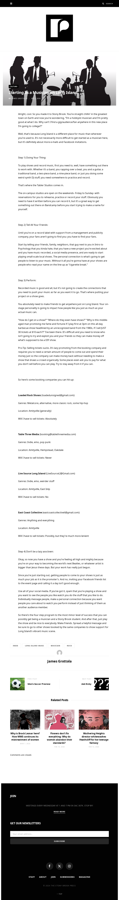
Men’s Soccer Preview (39, 683)
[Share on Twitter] (8, 130)
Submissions (67, 877)
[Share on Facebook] (8, 123)
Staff (32, 877)
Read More (59, 811)
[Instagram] (69, 866)
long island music (34, 646)
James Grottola (19, 98)
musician (55, 646)
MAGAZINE (84, 877)
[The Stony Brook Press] (59, 28)
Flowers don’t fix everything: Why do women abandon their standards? (59, 738)
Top (60, 894)
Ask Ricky (86, 683)
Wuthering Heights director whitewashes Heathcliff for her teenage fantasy (93, 738)
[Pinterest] (8, 138)
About (43, 877)
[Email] (8, 145)
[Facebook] (49, 866)
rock (69, 646)
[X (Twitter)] (59, 866)
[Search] (103, 4)
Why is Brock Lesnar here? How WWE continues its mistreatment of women (25, 736)
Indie (15, 646)
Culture (13, 86)
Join (53, 877)
